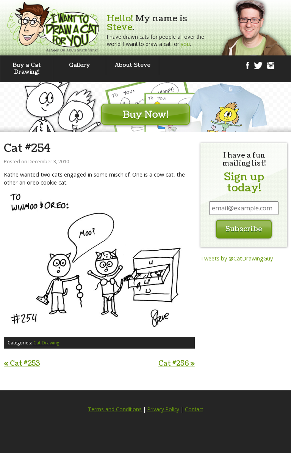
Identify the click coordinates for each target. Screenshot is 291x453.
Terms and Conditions (115, 409)
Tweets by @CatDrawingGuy (236, 258)
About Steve (132, 65)
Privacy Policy (163, 409)
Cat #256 (176, 363)
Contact (194, 409)
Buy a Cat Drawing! (27, 68)
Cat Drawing (46, 342)
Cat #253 (22, 363)
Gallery (79, 65)
